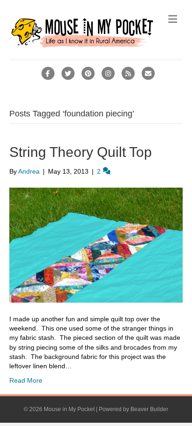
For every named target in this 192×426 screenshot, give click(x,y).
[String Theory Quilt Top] (96, 244)
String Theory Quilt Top (80, 152)
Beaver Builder (149, 409)
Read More (25, 380)
